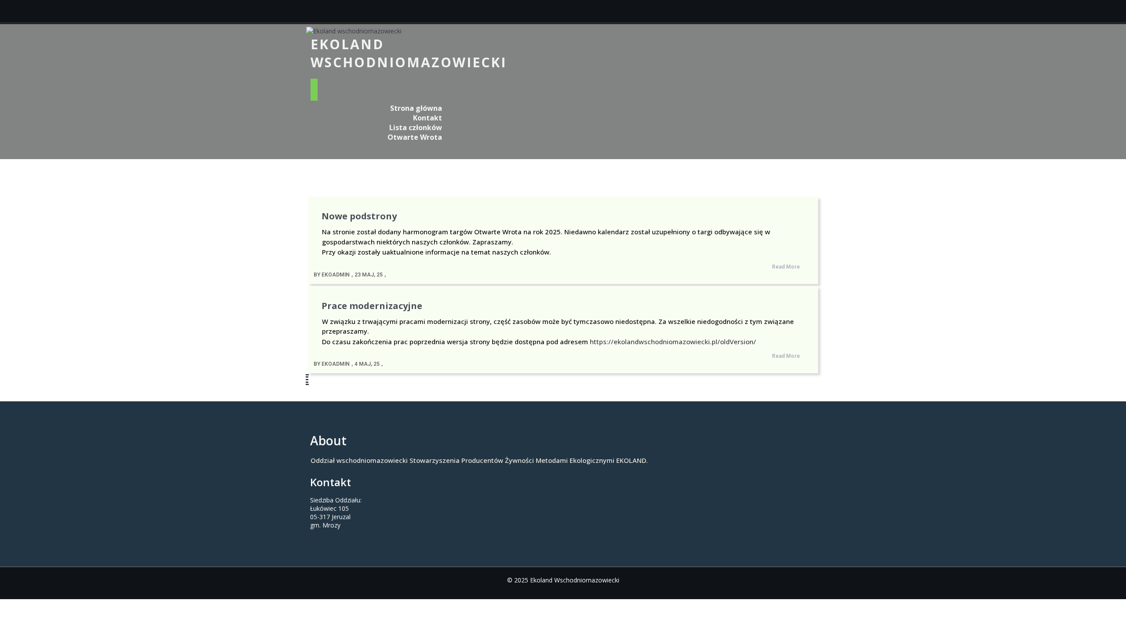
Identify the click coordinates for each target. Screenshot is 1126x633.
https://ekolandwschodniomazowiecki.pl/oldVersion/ (673, 341)
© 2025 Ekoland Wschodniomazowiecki (563, 580)
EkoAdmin (336, 275)
